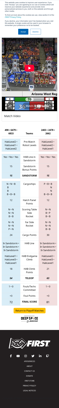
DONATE (29, 376)
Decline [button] (36, 31)
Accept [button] (23, 31)
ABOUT (30, 366)
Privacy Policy (13, 17)
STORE (30, 381)
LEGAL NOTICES (29, 390)
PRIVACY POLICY (29, 385)
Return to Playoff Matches (29, 310)
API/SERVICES (29, 361)
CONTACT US (29, 371)
